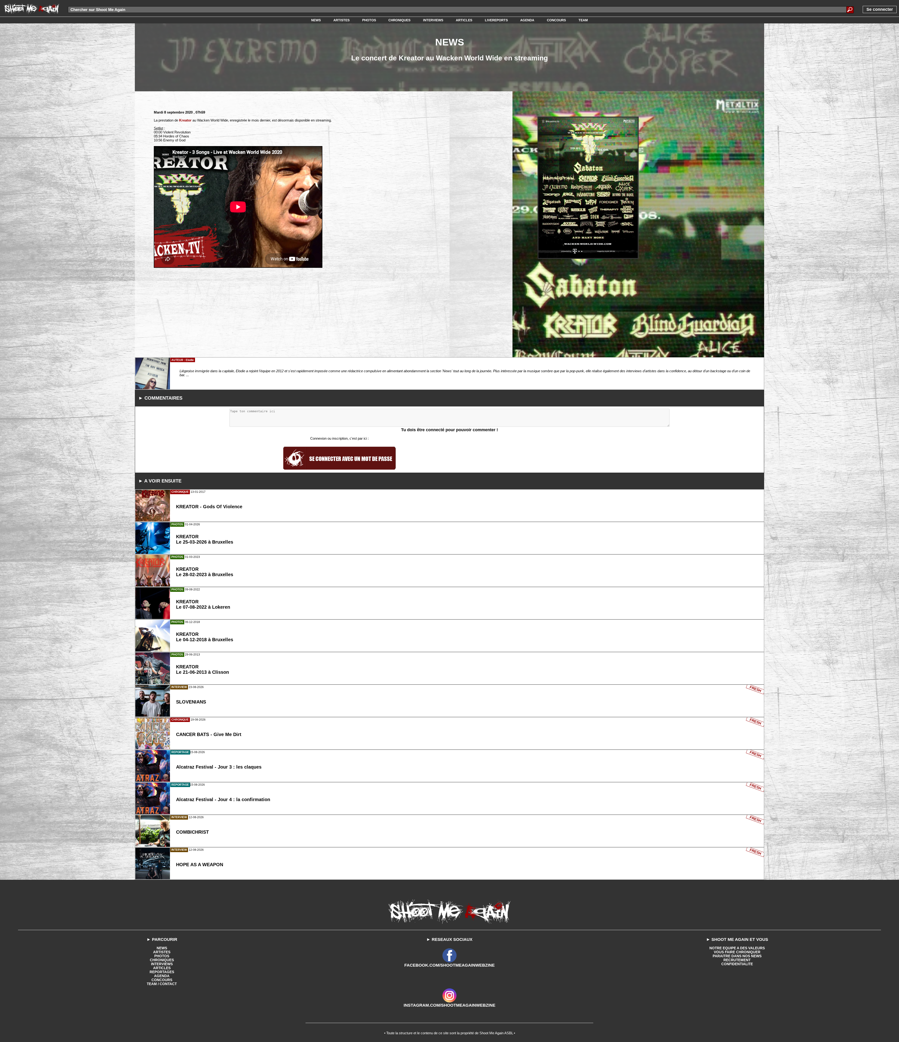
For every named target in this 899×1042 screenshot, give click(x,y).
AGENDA (161, 976)
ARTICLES (162, 968)
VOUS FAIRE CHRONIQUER (737, 952)
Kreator (185, 120)
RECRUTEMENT (737, 960)
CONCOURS (161, 980)
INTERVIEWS (162, 964)
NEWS (162, 948)
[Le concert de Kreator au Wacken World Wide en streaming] (588, 188)
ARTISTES (161, 952)
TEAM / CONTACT (162, 984)
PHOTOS (161, 956)
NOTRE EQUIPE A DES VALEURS (737, 948)
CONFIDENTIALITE (737, 964)
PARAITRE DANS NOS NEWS (737, 956)
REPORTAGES (162, 972)
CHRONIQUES (162, 960)
